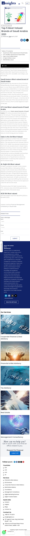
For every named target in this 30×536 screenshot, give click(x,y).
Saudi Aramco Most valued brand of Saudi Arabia (15, 52)
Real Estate (5, 412)
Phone (2, 225)
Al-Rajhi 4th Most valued (9, 58)
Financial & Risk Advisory (11, 363)
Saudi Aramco (5, 83)
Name (2, 219)
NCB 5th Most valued (8, 59)
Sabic (2, 138)
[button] (19, 4)
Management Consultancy (12, 437)
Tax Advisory (6, 388)
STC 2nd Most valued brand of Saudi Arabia (14, 54)
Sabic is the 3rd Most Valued (10, 56)
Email (2, 231)
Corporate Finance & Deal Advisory (11, 338)
